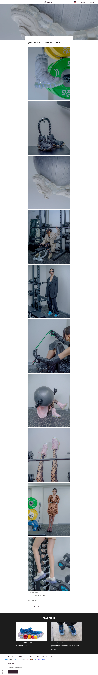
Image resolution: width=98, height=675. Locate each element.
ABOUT (10, 2)
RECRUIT (44, 656)
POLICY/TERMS (29, 656)
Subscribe (13, 671)
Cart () (92, 2)
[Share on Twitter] (34, 607)
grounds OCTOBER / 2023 (24, 643)
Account (83, 2)
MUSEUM (20, 656)
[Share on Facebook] (30, 607)
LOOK (16, 2)
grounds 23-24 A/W (57, 643)
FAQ (34, 2)
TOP (5, 2)
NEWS (22, 2)
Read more (18, 648)
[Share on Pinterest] (38, 607)
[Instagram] (51, 656)
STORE (28, 2)
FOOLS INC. (11, 656)
